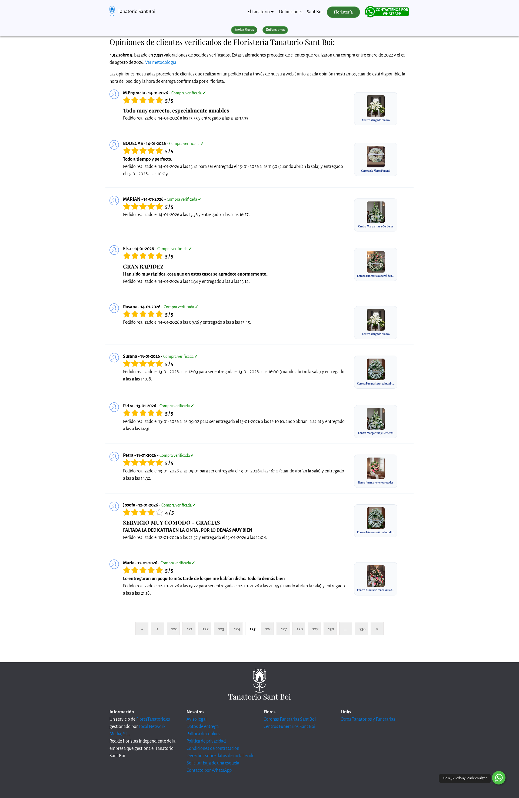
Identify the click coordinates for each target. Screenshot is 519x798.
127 (284, 629)
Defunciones (290, 11)
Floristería (343, 12)
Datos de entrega (203, 726)
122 (206, 629)
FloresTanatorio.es (153, 719)
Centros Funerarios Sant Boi (289, 726)
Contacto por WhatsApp (209, 770)
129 (315, 629)
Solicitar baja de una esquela (213, 763)
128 (300, 629)
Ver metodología (160, 62)
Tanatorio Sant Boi (136, 11)
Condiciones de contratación (213, 748)
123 (221, 629)
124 (237, 629)
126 (268, 629)
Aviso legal (197, 719)
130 (331, 629)
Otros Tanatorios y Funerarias (368, 719)
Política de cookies (203, 733)
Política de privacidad (206, 741)
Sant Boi (314, 11)
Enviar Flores (244, 30)
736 (362, 629)
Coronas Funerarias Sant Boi (290, 719)
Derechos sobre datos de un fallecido (221, 755)
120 (174, 629)
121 (189, 629)
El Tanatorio (258, 11)
